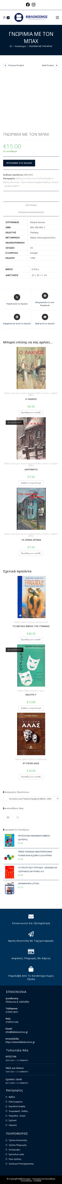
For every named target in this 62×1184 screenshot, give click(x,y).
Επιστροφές (14, 1149)
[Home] (11, 46)
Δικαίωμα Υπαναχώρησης (21, 1163)
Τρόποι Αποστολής (18, 1140)
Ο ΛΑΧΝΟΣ (31, 399)
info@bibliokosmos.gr (17, 1031)
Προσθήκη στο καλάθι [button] (31, 412)
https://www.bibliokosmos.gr (20, 1042)
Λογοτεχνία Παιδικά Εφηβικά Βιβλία (26, 393)
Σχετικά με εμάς (16, 1154)
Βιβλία (19, 178)
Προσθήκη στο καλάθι (19, 163)
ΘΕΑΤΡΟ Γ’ (31, 694)
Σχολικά (12, 1120)
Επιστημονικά (42, 622)
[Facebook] (8, 817)
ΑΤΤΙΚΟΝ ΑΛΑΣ (31, 763)
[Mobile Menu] (57, 17)
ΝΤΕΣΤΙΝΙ (11, 1056)
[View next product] (57, 65)
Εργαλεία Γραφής (17, 1106)
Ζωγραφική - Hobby (18, 1111)
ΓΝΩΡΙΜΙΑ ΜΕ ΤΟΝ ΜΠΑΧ (40, 46)
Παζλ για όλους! (15, 1067)
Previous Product (16, 65)
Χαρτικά (13, 1125)
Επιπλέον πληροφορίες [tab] (31, 212)
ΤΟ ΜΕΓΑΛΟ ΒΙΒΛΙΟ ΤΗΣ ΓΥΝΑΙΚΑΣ (31, 626)
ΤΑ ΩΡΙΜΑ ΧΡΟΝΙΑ (31, 539)
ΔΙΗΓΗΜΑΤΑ (31, 469)
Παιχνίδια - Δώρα (17, 1115)
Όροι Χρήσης (15, 1159)
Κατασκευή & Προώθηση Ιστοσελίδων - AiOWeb (38, 1179)
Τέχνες (41, 690)
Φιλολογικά (42, 759)
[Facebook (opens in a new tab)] (28, 5)
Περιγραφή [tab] (31, 205)
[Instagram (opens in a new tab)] (33, 5)
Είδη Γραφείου (16, 1101)
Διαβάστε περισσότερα (31, 482)
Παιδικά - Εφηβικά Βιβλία (43, 394)
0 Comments (22, 1060)
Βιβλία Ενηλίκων (28, 622)
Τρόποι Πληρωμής (18, 1145)
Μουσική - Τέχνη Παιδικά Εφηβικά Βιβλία (30, 182)
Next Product (48, 65)
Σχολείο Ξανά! (14, 1079)
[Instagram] (17, 817)
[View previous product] (5, 65)
